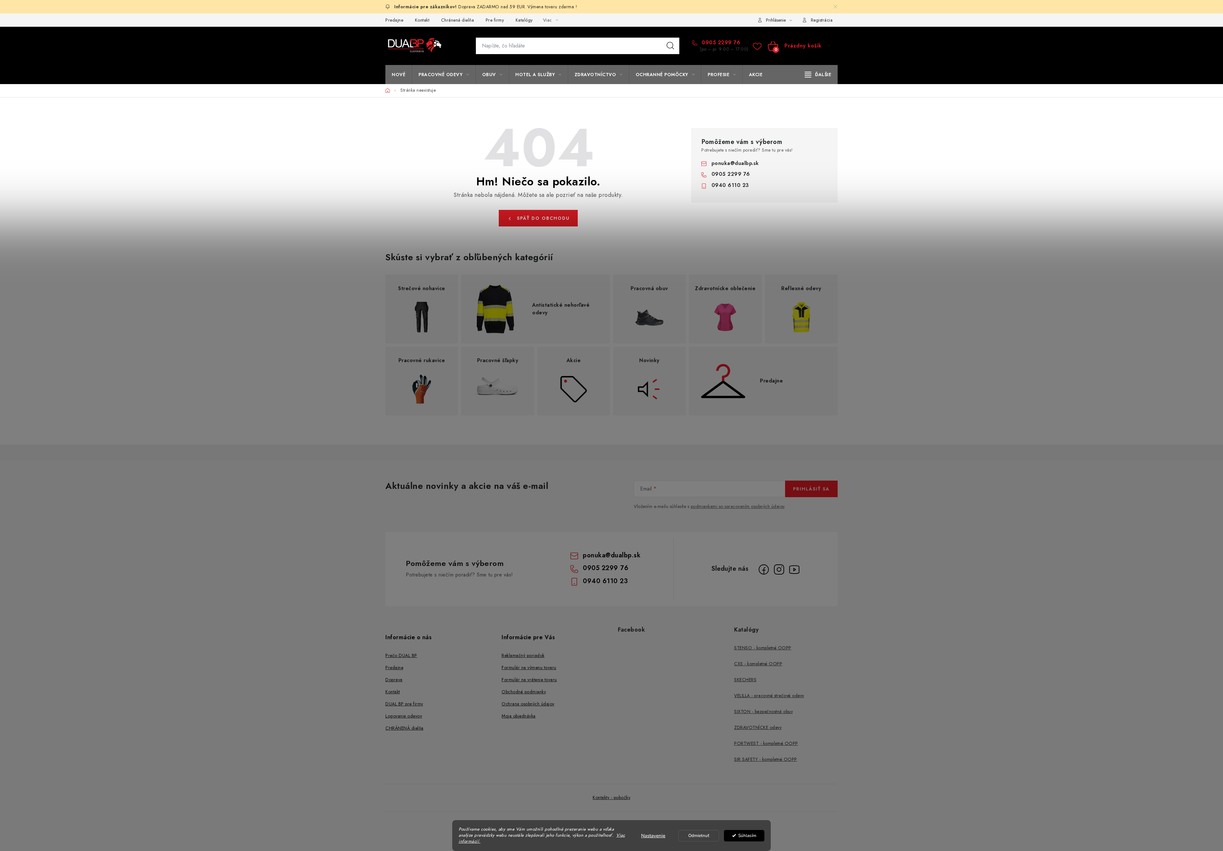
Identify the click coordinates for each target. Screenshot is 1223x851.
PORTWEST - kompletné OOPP (766, 743)
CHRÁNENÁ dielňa (404, 728)
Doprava (394, 679)
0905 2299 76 (720, 42)
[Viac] (818, 74)
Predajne (394, 20)
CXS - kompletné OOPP (758, 664)
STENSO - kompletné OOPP (762, 648)
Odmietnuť (698, 836)
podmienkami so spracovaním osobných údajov (737, 506)
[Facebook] (764, 569)
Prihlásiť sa (811, 489)
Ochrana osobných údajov (528, 704)
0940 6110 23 (730, 185)
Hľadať (670, 46)
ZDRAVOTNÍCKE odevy (758, 727)
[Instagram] (779, 569)
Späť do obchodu (543, 218)
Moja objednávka (519, 716)
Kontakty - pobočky (611, 797)
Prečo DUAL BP (401, 655)
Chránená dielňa (457, 20)
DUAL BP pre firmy (404, 704)
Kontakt (422, 20)
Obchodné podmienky (524, 692)
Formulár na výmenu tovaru (529, 667)
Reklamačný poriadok (523, 655)
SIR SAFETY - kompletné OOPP (765, 759)
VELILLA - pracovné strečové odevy (769, 695)
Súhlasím (747, 836)
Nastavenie (653, 836)
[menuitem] (398, 74)
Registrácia (822, 20)
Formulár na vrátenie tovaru (529, 679)
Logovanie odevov (403, 716)
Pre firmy (495, 20)
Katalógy (524, 20)
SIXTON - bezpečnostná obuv (763, 711)
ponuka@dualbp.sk (735, 163)
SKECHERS (745, 679)
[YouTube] (794, 569)
